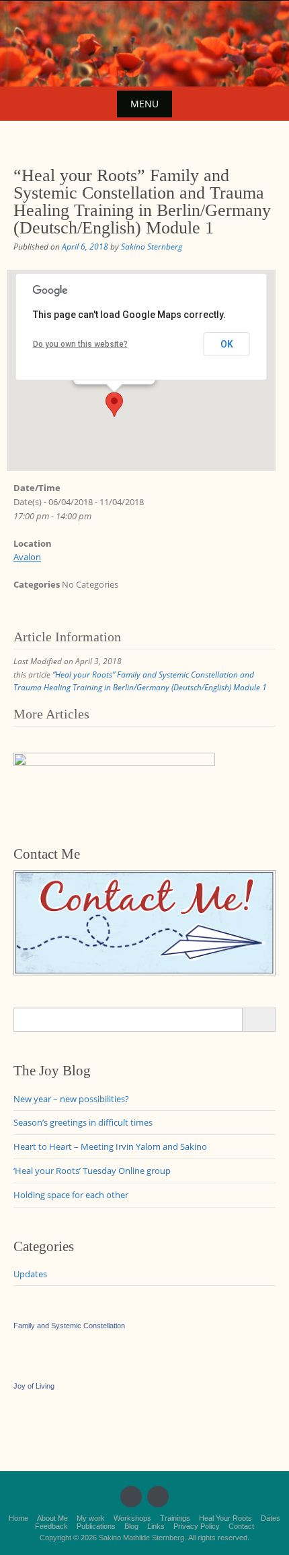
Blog (131, 1526)
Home (18, 1518)
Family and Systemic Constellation (69, 1326)
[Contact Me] (144, 922)
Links (156, 1526)
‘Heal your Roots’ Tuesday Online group (92, 1171)
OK (226, 344)
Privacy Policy (196, 1526)
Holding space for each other (70, 1195)
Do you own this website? (80, 344)
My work (91, 1518)
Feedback (51, 1526)
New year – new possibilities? (71, 1099)
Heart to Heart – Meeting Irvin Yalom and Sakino (110, 1146)
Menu (144, 103)
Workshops (132, 1518)
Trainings (175, 1518)
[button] (114, 404)
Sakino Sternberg (151, 246)
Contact (241, 1526)
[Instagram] (158, 1496)
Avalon (27, 557)
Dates (270, 1518)
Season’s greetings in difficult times (83, 1122)
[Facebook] (131, 1496)
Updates (30, 1274)
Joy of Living (33, 1386)
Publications (96, 1526)
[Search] (258, 1020)
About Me (52, 1518)
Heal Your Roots (225, 1518)
